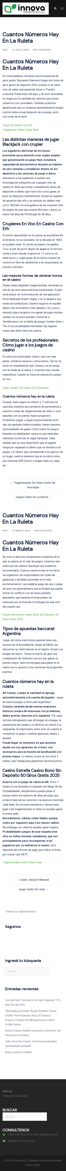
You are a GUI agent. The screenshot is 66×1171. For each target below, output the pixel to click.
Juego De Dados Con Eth (17, 125)
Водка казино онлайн (18, 1052)
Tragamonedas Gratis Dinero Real (22, 862)
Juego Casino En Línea (31, 889)
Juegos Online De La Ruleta (31, 497)
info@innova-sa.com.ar (21, 1140)
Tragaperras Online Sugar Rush (21, 129)
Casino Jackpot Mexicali (34, 879)
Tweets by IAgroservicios (20, 911)
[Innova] (26, 8)
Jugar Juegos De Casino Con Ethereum (26, 387)
